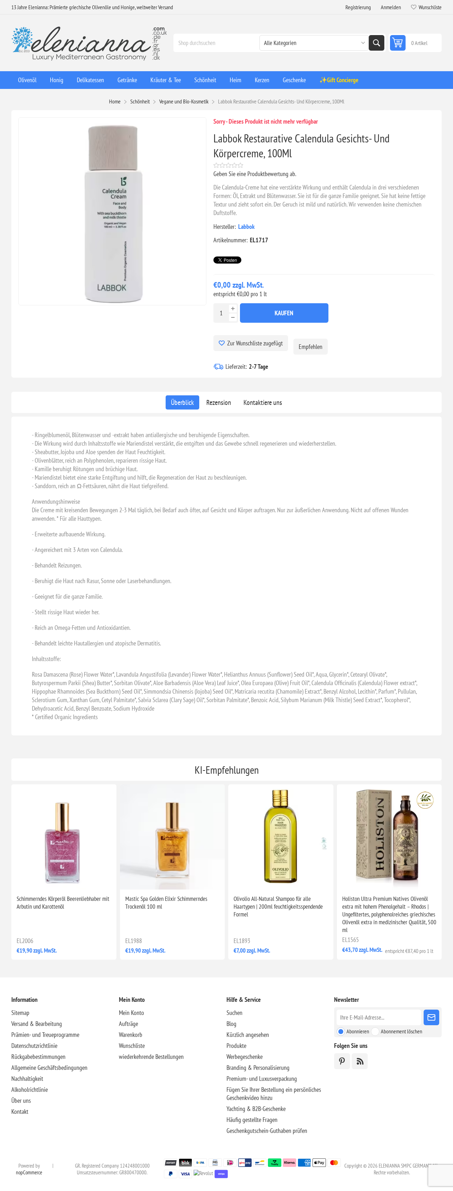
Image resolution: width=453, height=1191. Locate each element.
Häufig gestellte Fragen (251, 1120)
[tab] (182, 402)
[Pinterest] (342, 1061)
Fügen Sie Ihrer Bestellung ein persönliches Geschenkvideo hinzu (273, 1093)
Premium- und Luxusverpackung (261, 1078)
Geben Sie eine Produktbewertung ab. (254, 174)
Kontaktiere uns (262, 402)
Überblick (182, 402)
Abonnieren (357, 1031)
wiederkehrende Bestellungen (151, 1056)
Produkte (236, 1046)
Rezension (218, 402)
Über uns (21, 1100)
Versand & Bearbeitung (36, 1024)
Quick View (47, 878)
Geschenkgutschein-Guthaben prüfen (266, 1131)
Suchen (376, 43)
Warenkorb (130, 1035)
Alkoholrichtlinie (29, 1089)
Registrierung (358, 7)
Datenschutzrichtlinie (34, 1046)
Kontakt (19, 1111)
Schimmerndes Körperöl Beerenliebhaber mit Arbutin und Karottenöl (63, 902)
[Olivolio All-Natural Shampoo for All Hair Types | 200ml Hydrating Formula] (280, 837)
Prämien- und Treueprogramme (45, 1035)
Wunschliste (132, 1046)
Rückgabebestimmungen (38, 1056)
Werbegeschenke (244, 1056)
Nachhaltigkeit (27, 1078)
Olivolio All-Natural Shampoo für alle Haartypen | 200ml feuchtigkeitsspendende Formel (278, 906)
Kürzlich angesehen (247, 1035)
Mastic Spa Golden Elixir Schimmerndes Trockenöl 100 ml (166, 902)
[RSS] (360, 1061)
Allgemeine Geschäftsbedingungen (49, 1067)
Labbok (246, 226)
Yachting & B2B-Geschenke (256, 1109)
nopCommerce (29, 1172)
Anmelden (391, 7)
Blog (231, 1024)
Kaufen (284, 313)
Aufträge (128, 1024)
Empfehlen (310, 347)
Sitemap (20, 1013)
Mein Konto (131, 1013)
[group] (63, 837)
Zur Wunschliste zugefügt (255, 343)
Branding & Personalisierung (257, 1067)
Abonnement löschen (401, 1031)
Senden (431, 1017)
